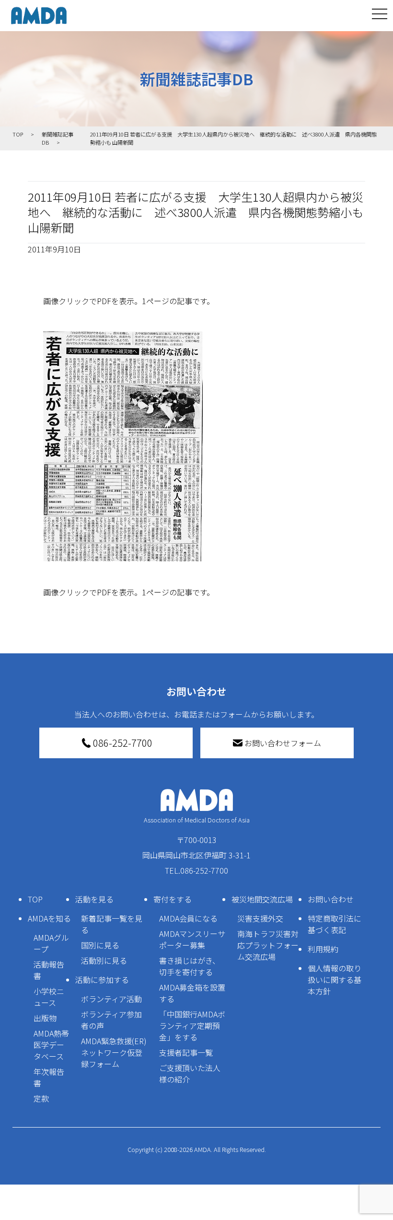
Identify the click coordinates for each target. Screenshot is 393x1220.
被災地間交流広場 (262, 899)
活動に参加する (102, 979)
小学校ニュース (49, 996)
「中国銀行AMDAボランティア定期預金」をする (192, 1025)
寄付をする (172, 899)
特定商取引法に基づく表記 (334, 923)
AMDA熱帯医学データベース (51, 1044)
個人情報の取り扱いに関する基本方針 (334, 979)
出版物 (45, 1018)
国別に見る (100, 945)
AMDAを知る (49, 918)
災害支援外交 (260, 918)
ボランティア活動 (111, 998)
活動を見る (94, 899)
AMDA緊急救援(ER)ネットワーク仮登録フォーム (114, 1052)
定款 (41, 1098)
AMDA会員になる (188, 918)
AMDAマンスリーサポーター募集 (192, 939)
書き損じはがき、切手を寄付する (189, 966)
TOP (35, 899)
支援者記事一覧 (186, 1052)
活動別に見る (104, 960)
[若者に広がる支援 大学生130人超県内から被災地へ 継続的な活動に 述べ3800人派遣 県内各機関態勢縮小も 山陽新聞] (196, 446)
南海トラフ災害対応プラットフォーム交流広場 (268, 945)
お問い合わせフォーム (282, 743)
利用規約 (323, 949)
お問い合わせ (331, 899)
